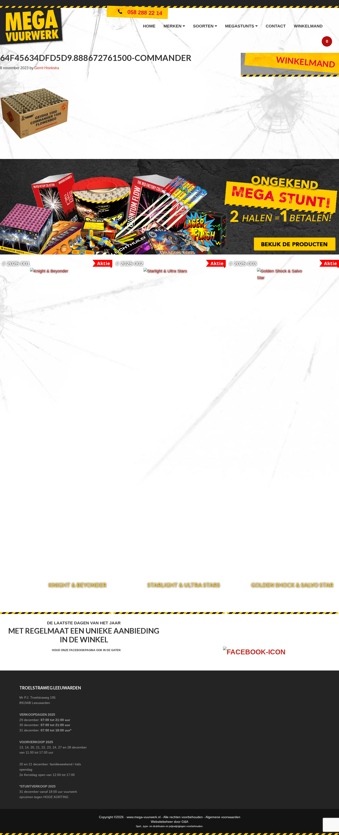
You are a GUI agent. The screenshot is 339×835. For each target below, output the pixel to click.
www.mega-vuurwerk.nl (144, 817)
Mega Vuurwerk (31, 28)
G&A (184, 821)
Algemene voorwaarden (222, 817)
